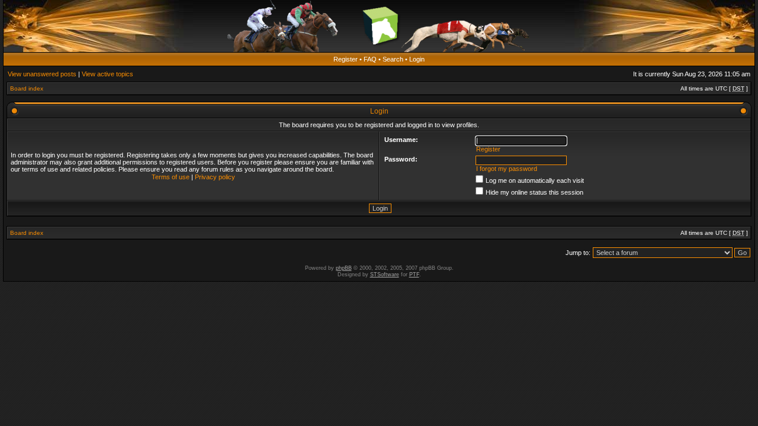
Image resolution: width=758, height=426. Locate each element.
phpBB (344, 268)
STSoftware (384, 274)
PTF (414, 274)
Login (417, 59)
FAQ (370, 59)
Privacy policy (215, 176)
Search (393, 59)
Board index (26, 88)
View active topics (107, 74)
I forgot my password (506, 168)
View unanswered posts (42, 74)
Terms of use (171, 176)
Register (345, 59)
